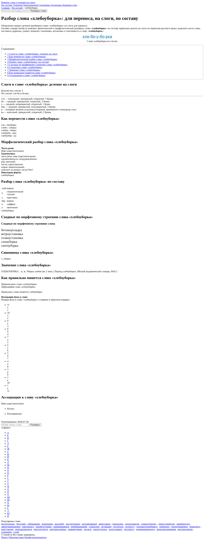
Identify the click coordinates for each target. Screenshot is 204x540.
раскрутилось (100, 529)
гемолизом (117, 524)
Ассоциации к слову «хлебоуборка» (26, 75)
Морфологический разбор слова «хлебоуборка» (32, 59)
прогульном (7, 529)
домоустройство (166, 524)
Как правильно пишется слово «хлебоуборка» (31, 72)
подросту (130, 526)
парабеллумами (44, 526)
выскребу (59, 524)
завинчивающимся (10, 526)
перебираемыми (79, 526)
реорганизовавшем (166, 529)
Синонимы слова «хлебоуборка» (24, 67)
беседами (21, 524)
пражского (194, 526)
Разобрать (35, 425)
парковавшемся (61, 526)
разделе (88, 529)
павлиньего (28, 526)
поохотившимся (179, 526)
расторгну (129, 529)
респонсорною (185, 529)
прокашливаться (23, 529)
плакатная (94, 526)
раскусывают (115, 529)
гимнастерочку (149, 524)
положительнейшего (147, 526)
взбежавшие (34, 524)
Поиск (4, 537)
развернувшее (75, 529)
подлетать (118, 526)
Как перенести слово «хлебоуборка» (26, 56)
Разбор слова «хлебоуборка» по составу (28, 62)
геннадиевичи (132, 524)
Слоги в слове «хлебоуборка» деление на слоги (32, 54)
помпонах (164, 526)
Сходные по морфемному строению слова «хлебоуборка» (37, 64)
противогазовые (58, 529)
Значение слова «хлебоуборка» (23, 70)
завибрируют (183, 524)
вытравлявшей (89, 524)
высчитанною (73, 524)
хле (3, 98)
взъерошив (47, 524)
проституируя (41, 529)
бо (2, 101)
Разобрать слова (38, 11)
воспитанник (8, 524)
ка (2, 112)
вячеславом (104, 524)
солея (16, 532)
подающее (106, 526)
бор (3, 107)
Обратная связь (16, 537)
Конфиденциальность (35, 537)
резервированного (145, 529)
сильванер (6, 532)
